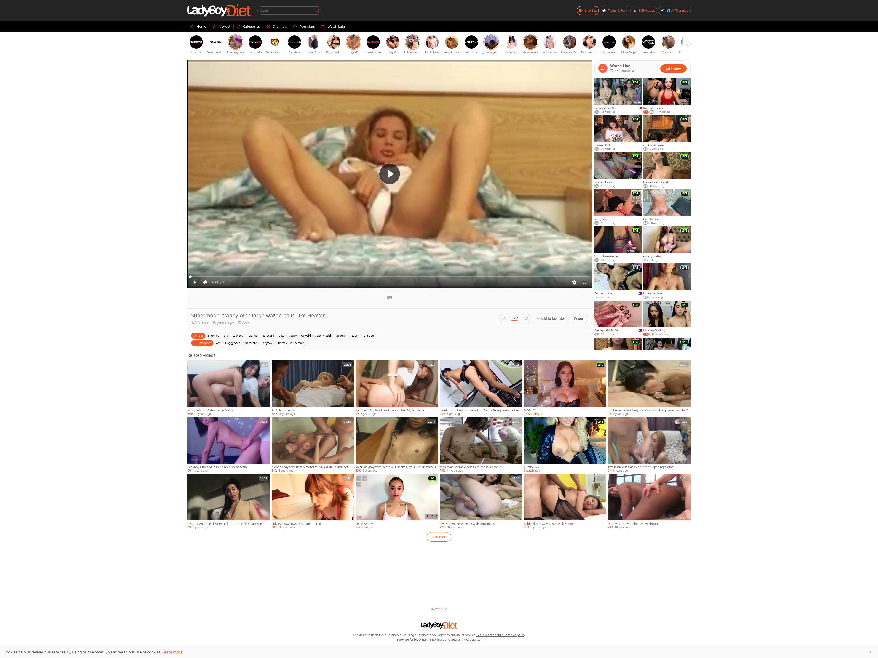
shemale (213, 336)
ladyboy (238, 336)
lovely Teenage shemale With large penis (467, 523)
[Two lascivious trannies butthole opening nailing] (649, 445)
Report (579, 318)
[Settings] (574, 282)
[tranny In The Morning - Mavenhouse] (649, 501)
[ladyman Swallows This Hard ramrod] (313, 501)
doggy (292, 336)
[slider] (389, 277)
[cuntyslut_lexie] (667, 133)
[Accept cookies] (870, 652)
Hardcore (251, 343)
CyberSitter (474, 639)
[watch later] (193, 366)
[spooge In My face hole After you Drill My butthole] (397, 388)
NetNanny (458, 639)
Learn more (172, 652)
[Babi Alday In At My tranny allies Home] (565, 501)
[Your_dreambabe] (618, 244)
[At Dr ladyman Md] (313, 388)
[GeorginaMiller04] (618, 318)
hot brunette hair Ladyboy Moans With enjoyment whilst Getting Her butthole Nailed (649, 410)
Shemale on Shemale (290, 343)
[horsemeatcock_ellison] (667, 170)
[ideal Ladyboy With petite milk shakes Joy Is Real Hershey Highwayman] (397, 445)
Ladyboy (267, 343)
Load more (439, 537)
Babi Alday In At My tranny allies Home (550, 523)
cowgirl (306, 336)
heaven (354, 336)
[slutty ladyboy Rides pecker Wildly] (228, 388)
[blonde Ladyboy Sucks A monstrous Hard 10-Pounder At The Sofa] (313, 445)
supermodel (323, 336)
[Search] (317, 10)
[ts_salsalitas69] (618, 96)
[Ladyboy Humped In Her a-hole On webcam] (228, 445)
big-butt (369, 336)
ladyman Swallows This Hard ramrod (296, 523)
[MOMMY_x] (565, 388)
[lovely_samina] (667, 281)
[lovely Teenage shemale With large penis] (481, 501)
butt (281, 336)
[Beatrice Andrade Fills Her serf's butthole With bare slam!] (228, 501)
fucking (252, 336)
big (226, 336)
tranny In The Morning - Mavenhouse (633, 523)
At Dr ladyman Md (284, 410)
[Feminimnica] (618, 281)
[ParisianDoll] (618, 133)
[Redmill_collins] (667, 96)
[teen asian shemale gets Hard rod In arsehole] (481, 445)
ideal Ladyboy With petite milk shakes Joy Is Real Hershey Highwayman (396, 467)
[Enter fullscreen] (584, 282)
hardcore (268, 336)
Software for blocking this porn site (421, 639)
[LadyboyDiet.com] (219, 10)
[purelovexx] (565, 445)
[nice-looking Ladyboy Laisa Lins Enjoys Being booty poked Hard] (481, 388)
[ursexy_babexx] (667, 244)
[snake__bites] (618, 170)
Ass (218, 343)
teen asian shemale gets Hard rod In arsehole (470, 467)
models (340, 336)
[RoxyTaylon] (618, 207)
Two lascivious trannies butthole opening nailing (641, 467)
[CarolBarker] (667, 207)
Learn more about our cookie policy (500, 635)
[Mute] (204, 282)
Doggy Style (232, 343)
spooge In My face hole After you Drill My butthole (390, 410)
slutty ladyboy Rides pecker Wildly (210, 410)
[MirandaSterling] (667, 318)
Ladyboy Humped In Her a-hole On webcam (217, 467)
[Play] (389, 174)
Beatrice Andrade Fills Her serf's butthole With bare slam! (225, 523)
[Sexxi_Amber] (397, 501)
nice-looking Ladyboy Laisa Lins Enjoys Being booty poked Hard (481, 410)
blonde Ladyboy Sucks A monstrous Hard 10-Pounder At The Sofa (313, 467)
